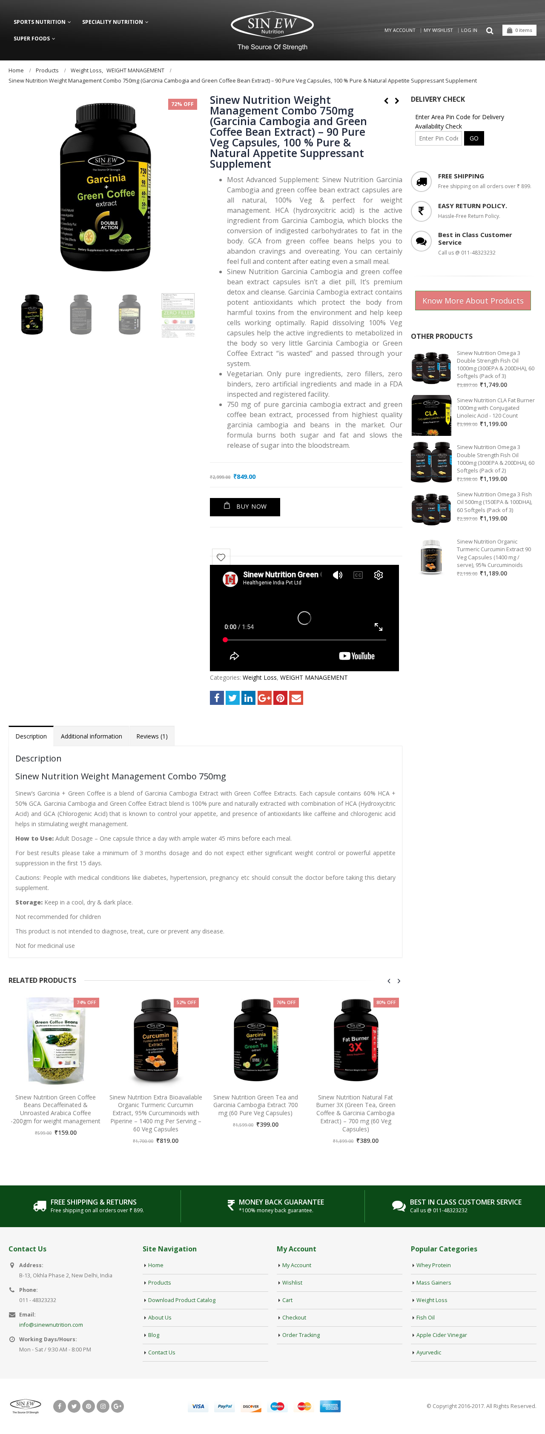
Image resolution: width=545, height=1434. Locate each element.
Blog (153, 1335)
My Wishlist (438, 30)
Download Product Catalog (181, 1300)
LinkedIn (248, 698)
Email (296, 698)
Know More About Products (473, 300)
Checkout (294, 1317)
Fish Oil (425, 1317)
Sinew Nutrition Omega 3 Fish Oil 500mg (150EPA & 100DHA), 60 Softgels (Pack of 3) (494, 501)
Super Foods (32, 38)
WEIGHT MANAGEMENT (314, 677)
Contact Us (161, 1352)
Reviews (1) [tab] (152, 736)
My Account (400, 30)
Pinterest (280, 698)
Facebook (217, 698)
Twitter (233, 698)
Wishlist (292, 1282)
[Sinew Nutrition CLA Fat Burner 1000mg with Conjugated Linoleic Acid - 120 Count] (431, 415)
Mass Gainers (433, 1282)
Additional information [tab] (91, 736)
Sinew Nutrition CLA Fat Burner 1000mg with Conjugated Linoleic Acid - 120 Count (496, 407)
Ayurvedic (428, 1352)
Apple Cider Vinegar (441, 1335)
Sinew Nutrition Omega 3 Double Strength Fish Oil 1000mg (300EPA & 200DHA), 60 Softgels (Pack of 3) (495, 364)
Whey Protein (433, 1265)
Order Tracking (301, 1335)
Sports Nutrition (40, 22)
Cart (287, 1300)
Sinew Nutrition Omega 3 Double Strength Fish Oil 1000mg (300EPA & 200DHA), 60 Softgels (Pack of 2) (495, 458)
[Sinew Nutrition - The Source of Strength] (272, 30)
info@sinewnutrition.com (51, 1324)
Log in (469, 30)
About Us (160, 1317)
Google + (265, 698)
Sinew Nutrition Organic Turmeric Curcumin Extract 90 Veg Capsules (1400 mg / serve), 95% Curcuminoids (494, 553)
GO (474, 138)
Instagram (103, 1406)
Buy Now (251, 506)
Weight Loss (260, 677)
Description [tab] (31, 736)
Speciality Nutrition (112, 22)
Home (156, 1265)
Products (159, 1282)
